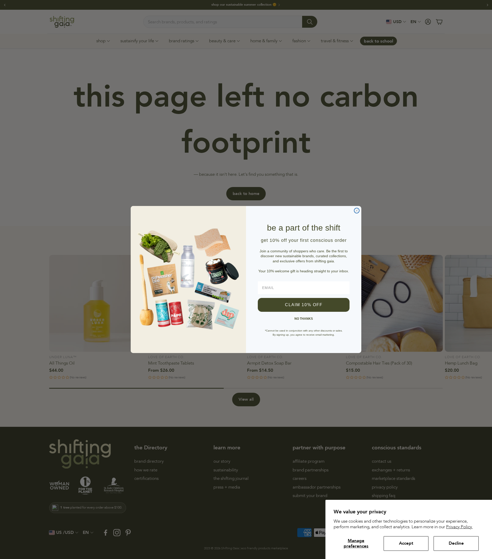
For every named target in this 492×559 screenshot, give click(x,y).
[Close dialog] (356, 210)
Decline (456, 543)
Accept (406, 543)
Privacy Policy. (459, 527)
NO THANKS (303, 318)
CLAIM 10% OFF (304, 305)
